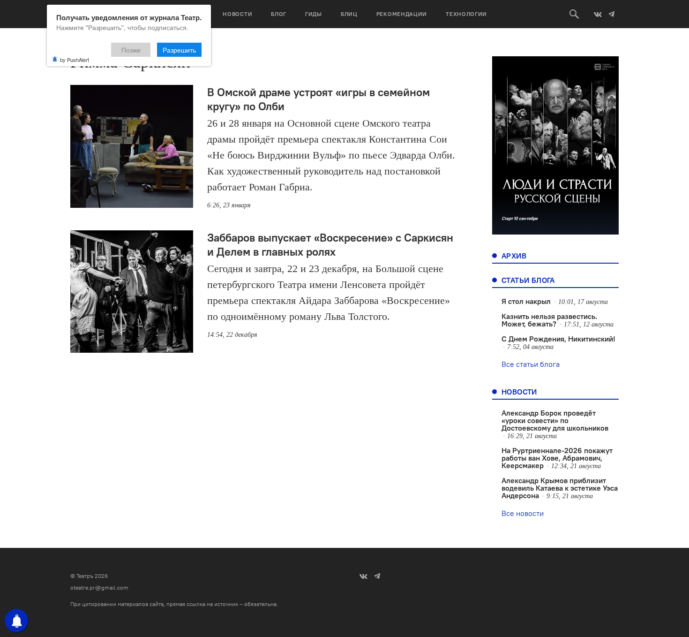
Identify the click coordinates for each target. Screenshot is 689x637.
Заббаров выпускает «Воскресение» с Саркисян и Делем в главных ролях (330, 244)
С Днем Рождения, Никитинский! (558, 338)
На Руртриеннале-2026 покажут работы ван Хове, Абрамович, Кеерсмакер (557, 458)
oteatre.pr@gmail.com (99, 587)
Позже (131, 49)
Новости (237, 13)
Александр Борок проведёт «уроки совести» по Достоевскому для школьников (555, 420)
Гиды (313, 13)
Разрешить (179, 49)
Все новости (523, 513)
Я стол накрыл (526, 301)
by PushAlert (74, 59)
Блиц (349, 13)
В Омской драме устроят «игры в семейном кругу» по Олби (318, 99)
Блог (278, 13)
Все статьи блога (531, 364)
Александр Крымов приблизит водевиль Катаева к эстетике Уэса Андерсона (560, 488)
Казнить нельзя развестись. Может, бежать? (549, 319)
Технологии (466, 13)
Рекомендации (401, 13)
